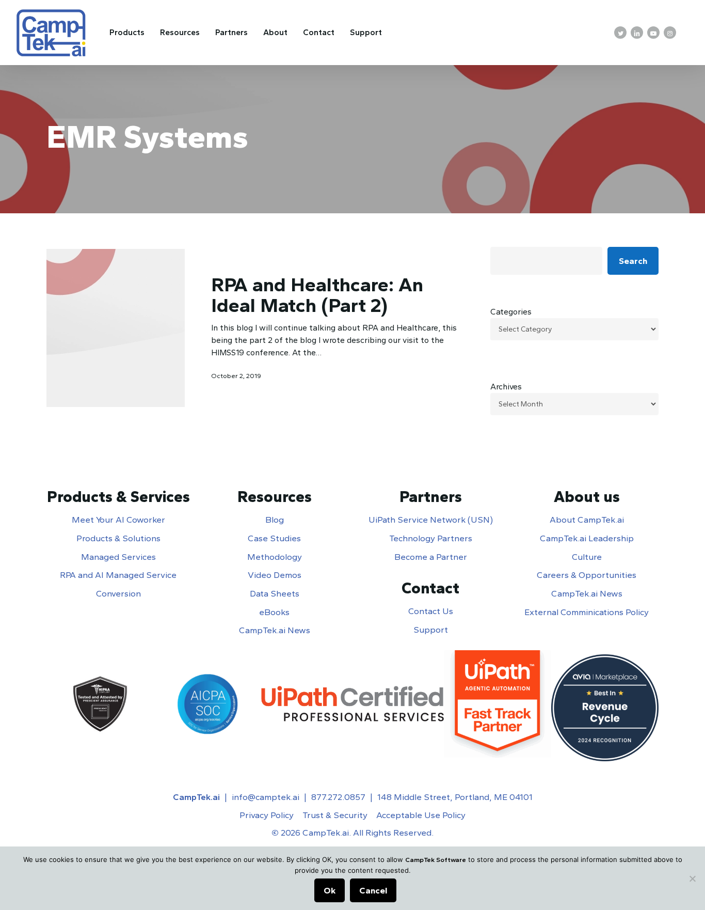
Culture (587, 557)
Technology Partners (430, 538)
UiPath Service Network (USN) (430, 519)
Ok (329, 890)
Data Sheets (274, 593)
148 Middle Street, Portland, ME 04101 (455, 797)
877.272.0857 (338, 797)
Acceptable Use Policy (421, 815)
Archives (506, 386)
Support (430, 629)
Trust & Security (334, 815)
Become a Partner (430, 557)
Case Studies (274, 538)
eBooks (274, 612)
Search (633, 261)
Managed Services (118, 557)
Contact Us (430, 611)
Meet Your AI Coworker (118, 519)
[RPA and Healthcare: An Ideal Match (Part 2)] (115, 327)
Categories (511, 312)
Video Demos (274, 575)
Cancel (373, 890)
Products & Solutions (118, 538)
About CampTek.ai (587, 519)
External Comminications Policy (586, 612)
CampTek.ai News (274, 630)
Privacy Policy (266, 815)
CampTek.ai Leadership (587, 538)
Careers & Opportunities (586, 575)
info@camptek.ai (265, 797)
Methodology (274, 557)
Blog (274, 519)
